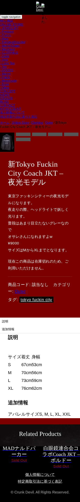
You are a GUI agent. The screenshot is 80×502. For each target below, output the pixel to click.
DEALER (6, 98)
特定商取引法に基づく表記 (18, 116)
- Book (4, 84)
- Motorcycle (8, 80)
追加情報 (8, 329)
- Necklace (7, 49)
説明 (5, 321)
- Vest (4, 59)
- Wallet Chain (9, 45)
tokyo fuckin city (36, 299)
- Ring (4, 38)
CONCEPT (8, 91)
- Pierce (5, 35)
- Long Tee (7, 63)
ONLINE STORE (11, 24)
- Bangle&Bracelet (12, 42)
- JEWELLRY (9, 28)
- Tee (3, 66)
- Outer (4, 56)
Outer (49, 122)
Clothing (37, 122)
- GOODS (6, 70)
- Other (4, 87)
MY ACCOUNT (10, 109)
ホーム (4, 122)
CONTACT (7, 105)
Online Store (20, 122)
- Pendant (6, 31)
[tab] (40, 321)
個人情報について (12, 112)
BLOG (4, 102)
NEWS (5, 95)
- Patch (5, 77)
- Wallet (5, 73)
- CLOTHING (9, 52)
